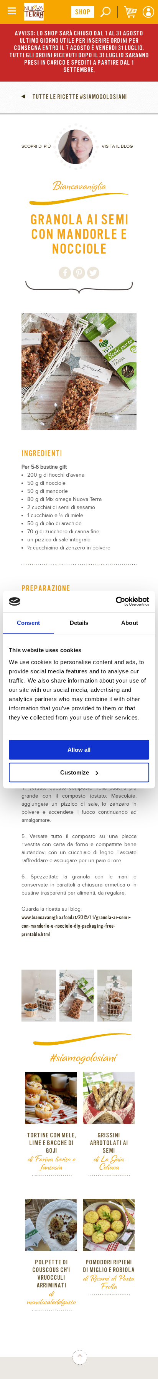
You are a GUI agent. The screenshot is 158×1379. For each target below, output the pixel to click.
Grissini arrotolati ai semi (109, 1143)
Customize (74, 772)
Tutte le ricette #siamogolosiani (79, 96)
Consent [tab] (28, 622)
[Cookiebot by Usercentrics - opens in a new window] (115, 601)
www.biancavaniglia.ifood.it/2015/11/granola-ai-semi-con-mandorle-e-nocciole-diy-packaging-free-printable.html (76, 925)
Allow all (79, 749)
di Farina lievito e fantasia (51, 1162)
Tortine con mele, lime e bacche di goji (51, 1143)
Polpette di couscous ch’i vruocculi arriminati (51, 1274)
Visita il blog (117, 146)
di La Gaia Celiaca (109, 1162)
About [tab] (129, 622)
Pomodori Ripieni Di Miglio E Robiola (109, 1266)
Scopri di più (36, 146)
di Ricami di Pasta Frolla (109, 1281)
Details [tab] (79, 622)
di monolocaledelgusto (51, 1297)
